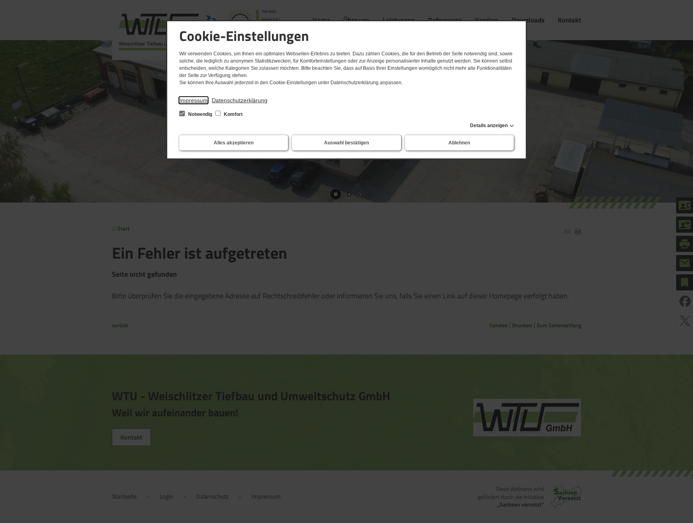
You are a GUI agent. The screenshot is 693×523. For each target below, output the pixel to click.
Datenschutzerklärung (239, 100)
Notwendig (200, 114)
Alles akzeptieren (233, 143)
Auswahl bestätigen (346, 143)
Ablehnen (459, 143)
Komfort (233, 114)
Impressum (193, 100)
